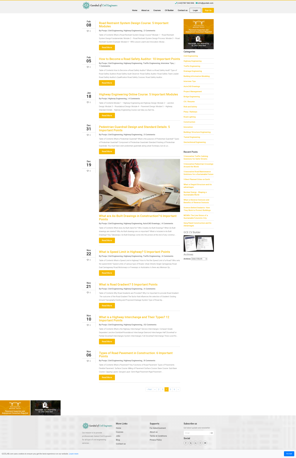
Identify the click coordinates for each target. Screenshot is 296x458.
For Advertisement (158, 428)
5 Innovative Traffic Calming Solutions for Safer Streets (196, 157)
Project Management (193, 91)
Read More (107, 47)
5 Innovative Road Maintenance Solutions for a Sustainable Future (198, 172)
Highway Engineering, (133, 30)
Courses (157, 10)
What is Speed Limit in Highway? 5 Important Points (134, 252)
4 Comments (134, 98)
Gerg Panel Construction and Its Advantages (197, 224)
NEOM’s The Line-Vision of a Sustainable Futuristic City (196, 216)
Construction (189, 122)
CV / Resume (189, 101)
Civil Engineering (191, 56)
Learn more (73, 454)
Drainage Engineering (193, 71)
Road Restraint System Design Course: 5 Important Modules (133, 24)
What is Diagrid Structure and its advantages (198, 185)
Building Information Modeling (197, 76)
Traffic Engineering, (151, 63)
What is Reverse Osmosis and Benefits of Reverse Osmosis (196, 201)
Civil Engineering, (115, 30)
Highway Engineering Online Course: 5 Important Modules (138, 94)
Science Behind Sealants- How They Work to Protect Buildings (197, 208)
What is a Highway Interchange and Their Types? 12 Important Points (134, 318)
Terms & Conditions (158, 436)
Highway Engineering (193, 61)
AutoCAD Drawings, (151, 223)
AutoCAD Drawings (192, 86)
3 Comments (149, 134)
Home (134, 10)
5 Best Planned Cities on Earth (197, 179)
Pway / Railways (190, 112)
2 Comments (149, 30)
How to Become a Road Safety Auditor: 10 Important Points (139, 59)
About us (145, 10)
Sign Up (208, 10)
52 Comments (150, 324)
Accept (289, 454)
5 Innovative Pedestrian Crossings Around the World (198, 165)
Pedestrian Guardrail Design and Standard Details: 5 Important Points (134, 128)
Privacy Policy (156, 440)
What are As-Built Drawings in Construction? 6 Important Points (138, 217)
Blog (118, 440)
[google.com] (199, 41)
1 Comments (104, 66)
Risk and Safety (190, 106)
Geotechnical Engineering (195, 142)
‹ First (149, 389)
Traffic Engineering (192, 66)
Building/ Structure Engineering (197, 132)
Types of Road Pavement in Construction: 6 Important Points (136, 354)
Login (195, 10)
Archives (187, 259)
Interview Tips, (167, 63)
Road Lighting (190, 117)
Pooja (104, 30)
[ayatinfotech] (199, 26)
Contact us (183, 10)
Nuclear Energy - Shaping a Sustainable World (195, 193)
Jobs (118, 436)
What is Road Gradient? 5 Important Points (128, 284)
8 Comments (149, 360)
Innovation (188, 127)
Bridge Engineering (192, 96)
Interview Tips (190, 81)
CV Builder (169, 10)
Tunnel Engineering (192, 137)
